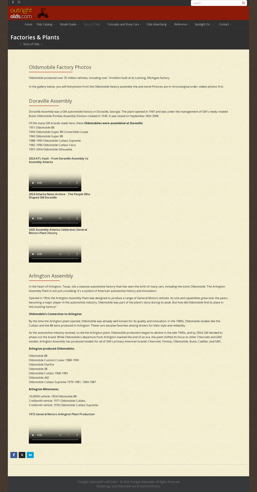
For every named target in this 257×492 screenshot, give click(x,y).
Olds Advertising (156, 24)
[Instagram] (19, 2)
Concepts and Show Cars (123, 24)
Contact (224, 24)
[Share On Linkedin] (30, 455)
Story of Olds (92, 24)
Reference (180, 24)
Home (28, 24)
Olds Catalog (44, 24)
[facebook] (13, 2)
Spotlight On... (203, 24)
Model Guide (68, 24)
